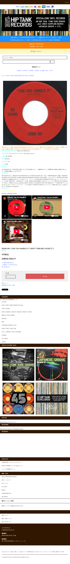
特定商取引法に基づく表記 (8, 285)
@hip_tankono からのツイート (8, 422)
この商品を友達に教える (8, 262)
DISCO (3, 490)
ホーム (3, 75)
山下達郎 (42, 70)
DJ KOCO (24, 70)
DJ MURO (31, 70)
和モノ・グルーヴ (6, 480)
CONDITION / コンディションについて (11, 462)
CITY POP (4, 486)
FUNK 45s (31, 75)
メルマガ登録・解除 (53, 551)
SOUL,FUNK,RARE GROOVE (9, 476)
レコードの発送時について (8, 469)
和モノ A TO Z (49, 70)
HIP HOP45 (5, 496)
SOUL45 (37, 70)
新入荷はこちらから (36, 51)
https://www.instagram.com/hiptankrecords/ (11, 429)
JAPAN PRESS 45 (6, 493)
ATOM (62, 551)
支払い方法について (6, 551)
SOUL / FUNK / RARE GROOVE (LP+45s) (17, 75)
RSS (59, 551)
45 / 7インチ (5, 483)
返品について (5, 283)
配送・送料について (15, 551)
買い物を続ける (5, 266)
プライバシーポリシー (43, 551)
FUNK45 (19, 70)
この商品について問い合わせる (9, 264)
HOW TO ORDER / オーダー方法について (12, 465)
